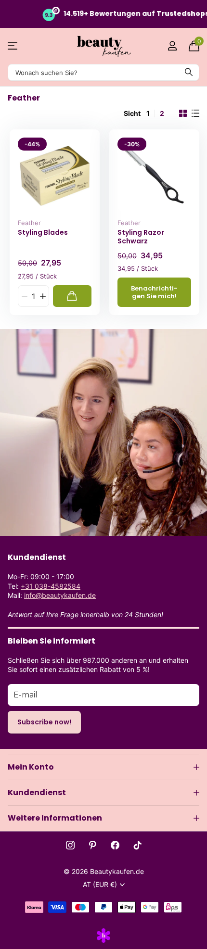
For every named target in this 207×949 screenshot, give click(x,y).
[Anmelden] (172, 45)
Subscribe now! (44, 722)
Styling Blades (43, 232)
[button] (42, 296)
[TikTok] (138, 845)
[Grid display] (183, 113)
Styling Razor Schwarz (140, 237)
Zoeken (188, 72)
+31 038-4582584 (50, 586)
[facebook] (115, 845)
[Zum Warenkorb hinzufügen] (72, 296)
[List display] (195, 113)
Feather (29, 223)
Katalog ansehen (13, 46)
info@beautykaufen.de (60, 595)
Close (103, 767)
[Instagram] (70, 845)
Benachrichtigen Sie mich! (154, 292)
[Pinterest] (92, 845)
